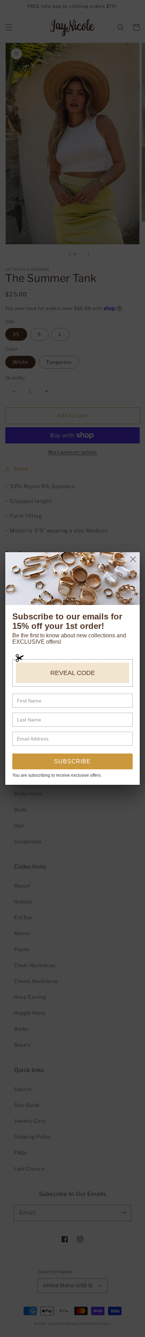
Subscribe (72, 761)
